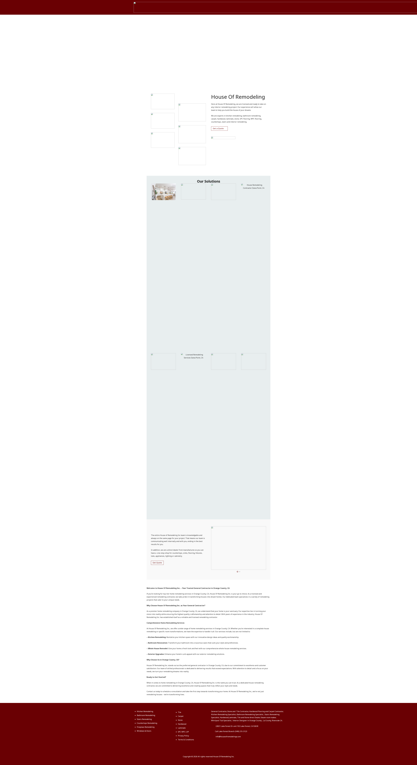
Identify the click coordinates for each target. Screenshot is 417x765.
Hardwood (182, 724)
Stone (180, 720)
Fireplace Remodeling (145, 727)
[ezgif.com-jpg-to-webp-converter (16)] (193, 191)
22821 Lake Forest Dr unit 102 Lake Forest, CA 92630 (237, 726)
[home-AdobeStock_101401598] (253, 264)
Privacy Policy (183, 736)
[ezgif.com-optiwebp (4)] (163, 361)
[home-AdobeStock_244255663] (163, 191)
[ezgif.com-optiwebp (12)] (223, 191)
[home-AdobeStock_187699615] (193, 434)
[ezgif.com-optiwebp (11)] (223, 361)
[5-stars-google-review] (238, 137)
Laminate (182, 728)
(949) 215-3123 (241, 731)
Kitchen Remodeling (145, 711)
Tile (179, 712)
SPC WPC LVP (183, 732)
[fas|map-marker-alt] (213, 726)
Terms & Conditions (186, 739)
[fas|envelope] (213, 736)
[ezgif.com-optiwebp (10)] (253, 361)
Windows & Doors (144, 731)
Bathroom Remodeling (146, 715)
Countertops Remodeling (147, 723)
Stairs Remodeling (144, 719)
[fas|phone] (213, 731)
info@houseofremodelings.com (228, 736)
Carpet (180, 716)
